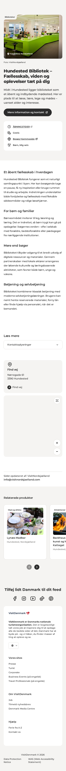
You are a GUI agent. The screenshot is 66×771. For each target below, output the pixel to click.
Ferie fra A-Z (15, 727)
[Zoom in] (57, 443)
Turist (12, 668)
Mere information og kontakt (26, 112)
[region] (33, 426)
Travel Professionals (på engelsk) (27, 681)
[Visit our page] (24, 598)
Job (11, 700)
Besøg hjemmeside (24, 139)
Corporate (14, 672)
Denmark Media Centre (22, 708)
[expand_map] (57, 400)
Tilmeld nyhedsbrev (20, 704)
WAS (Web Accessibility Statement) (41, 760)
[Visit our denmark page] (14, 598)
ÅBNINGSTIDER (21, 126)
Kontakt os (15, 732)
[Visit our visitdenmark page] (33, 598)
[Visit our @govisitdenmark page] (42, 598)
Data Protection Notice (12, 760)
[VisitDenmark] (19, 613)
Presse (12, 663)
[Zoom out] (57, 451)
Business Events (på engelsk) (25, 676)
